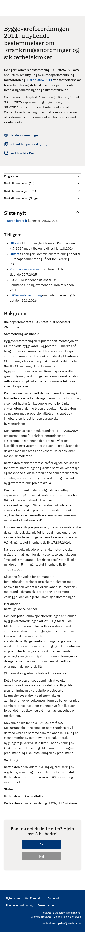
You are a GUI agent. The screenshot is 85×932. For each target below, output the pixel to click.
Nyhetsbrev (13, 898)
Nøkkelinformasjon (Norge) (21, 198)
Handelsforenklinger (24, 135)
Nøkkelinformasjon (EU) (19, 183)
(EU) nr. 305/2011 (39, 80)
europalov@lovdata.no (66, 923)
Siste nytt (15, 212)
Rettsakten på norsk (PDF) (28, 144)
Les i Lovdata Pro (21, 153)
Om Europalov (34, 898)
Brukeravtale (45, 905)
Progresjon (11, 176)
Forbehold (53, 898)
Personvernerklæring (19, 905)
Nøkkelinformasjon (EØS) (20, 191)
